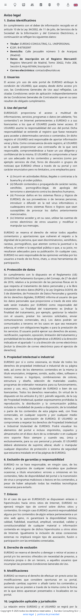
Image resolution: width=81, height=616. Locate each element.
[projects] (24, 5)
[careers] (32, 5)
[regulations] (49, 5)
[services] (15, 5)
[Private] (68, 5)
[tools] (41, 5)
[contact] (58, 5)
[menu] (5, 5)
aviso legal (28, 614)
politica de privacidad (48, 614)
